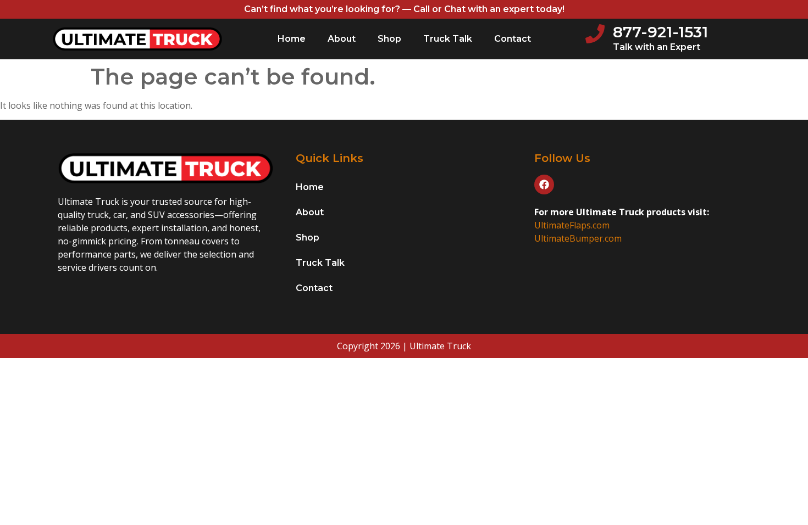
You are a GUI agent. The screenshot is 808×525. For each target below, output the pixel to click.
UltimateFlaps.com (572, 225)
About (342, 38)
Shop (389, 38)
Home (292, 38)
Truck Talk (447, 38)
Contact (512, 38)
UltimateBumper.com (578, 238)
